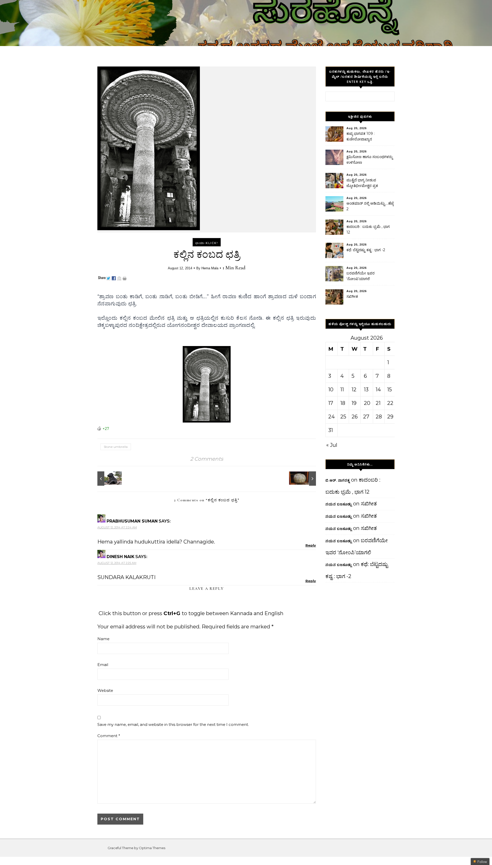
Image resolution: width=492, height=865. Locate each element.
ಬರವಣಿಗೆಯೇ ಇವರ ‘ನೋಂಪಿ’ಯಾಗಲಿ (360, 276)
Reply (310, 545)
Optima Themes (152, 848)
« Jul (331, 445)
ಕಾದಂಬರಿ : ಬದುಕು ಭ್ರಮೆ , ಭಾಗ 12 (368, 229)
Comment (108, 735)
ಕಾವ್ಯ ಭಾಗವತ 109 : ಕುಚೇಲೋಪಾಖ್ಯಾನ (360, 136)
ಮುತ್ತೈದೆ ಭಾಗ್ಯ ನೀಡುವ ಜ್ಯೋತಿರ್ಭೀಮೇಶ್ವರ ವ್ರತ (362, 183)
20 (367, 403)
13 (366, 389)
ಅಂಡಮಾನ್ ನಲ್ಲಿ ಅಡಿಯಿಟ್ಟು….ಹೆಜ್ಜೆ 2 (370, 206)
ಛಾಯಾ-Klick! (206, 243)
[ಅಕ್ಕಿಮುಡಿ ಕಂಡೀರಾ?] (304, 478)
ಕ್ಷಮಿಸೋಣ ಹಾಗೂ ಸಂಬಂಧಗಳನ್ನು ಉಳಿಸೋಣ (369, 159)
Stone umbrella (116, 447)
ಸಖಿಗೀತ (352, 296)
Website (105, 690)
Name (103, 638)
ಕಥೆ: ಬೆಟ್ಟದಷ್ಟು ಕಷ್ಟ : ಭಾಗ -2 (365, 250)
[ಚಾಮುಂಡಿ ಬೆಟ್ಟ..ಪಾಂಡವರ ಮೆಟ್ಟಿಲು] (108, 478)
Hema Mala (209, 268)
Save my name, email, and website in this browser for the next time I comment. (173, 724)
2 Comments (206, 459)
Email (102, 664)
